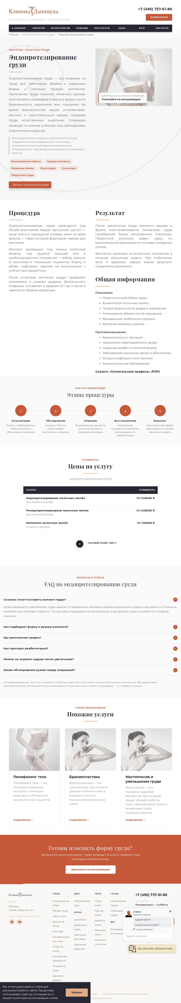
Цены (122, 28)
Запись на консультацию (31, 184)
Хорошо (76, 992)
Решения (82, 28)
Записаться (159, 17)
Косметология (60, 28)
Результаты (102, 28)
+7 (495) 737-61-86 (155, 9)
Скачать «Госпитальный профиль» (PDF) (127, 371)
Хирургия (39, 28)
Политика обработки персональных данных (125, 994)
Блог (142, 28)
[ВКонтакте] (19, 922)
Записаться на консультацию (90, 869)
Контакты (162, 28)
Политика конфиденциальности (95, 998)
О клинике (19, 28)
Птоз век (58, 931)
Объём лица (60, 910)
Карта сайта (92, 994)
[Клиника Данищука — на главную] (39, 11)
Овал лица (59, 916)
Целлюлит (80, 919)
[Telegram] (12, 922)
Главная (14, 34)
